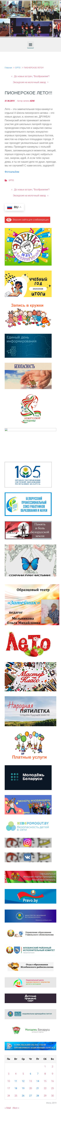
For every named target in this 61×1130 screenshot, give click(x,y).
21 (37, 1088)
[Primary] (30, 44)
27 (30, 1095)
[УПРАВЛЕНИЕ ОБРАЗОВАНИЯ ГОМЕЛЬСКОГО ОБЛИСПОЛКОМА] (30, 933)
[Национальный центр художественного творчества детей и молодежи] (30, 982)
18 (16, 1088)
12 (23, 1081)
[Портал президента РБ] (30, 876)
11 (16, 1081)
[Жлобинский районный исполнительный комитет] (30, 950)
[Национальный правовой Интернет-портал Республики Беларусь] (30, 896)
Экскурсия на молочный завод (29, 82)
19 (23, 1088)
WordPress (48, 1121)
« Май (8, 1107)
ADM (32, 101)
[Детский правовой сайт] (30, 998)
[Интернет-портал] (30, 1030)
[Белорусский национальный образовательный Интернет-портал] (30, 1014)
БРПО (17, 67)
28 (37, 1095)
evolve (10, 1121)
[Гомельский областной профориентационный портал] (30, 1046)
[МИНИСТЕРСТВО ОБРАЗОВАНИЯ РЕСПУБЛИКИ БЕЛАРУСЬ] (30, 916)
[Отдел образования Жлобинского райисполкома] (31, 966)
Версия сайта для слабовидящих (30, 219)
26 (23, 1095)
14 (37, 1081)
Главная (8, 67)
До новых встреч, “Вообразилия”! (31, 76)
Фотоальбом (12, 171)
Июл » (16, 1107)
